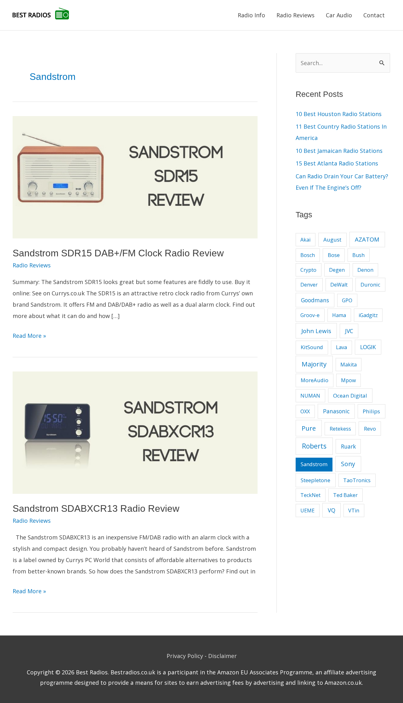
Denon (365, 269)
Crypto (308, 269)
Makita (348, 364)
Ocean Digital (350, 395)
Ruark (348, 446)
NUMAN (310, 395)
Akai (305, 239)
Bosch (307, 255)
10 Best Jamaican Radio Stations (339, 150)
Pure (309, 428)
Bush (358, 255)
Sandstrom (314, 464)
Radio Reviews (295, 15)
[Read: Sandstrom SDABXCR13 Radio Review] (135, 432)
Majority (314, 364)
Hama (339, 315)
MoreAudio (314, 380)
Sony (348, 464)
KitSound (312, 347)
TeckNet (310, 495)
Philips (371, 411)
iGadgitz (368, 315)
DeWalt (339, 284)
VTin (353, 510)
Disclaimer (222, 656)
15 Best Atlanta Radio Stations (337, 163)
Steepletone (315, 480)
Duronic (370, 284)
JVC (349, 331)
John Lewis (316, 331)
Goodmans (315, 300)
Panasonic (336, 411)
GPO (347, 300)
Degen (337, 269)
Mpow (348, 380)
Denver (309, 284)
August (332, 239)
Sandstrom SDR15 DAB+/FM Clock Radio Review (118, 253)
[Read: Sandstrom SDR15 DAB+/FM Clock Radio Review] (135, 176)
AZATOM (367, 239)
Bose (334, 255)
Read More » (29, 336)
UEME (307, 510)
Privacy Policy (185, 656)
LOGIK (368, 347)
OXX (305, 411)
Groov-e (310, 315)
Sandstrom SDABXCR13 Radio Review (96, 508)
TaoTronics (357, 480)
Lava (341, 347)
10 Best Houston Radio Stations (339, 114)
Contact (374, 15)
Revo (370, 428)
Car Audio (339, 15)
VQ (331, 510)
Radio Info (251, 15)
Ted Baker (345, 495)
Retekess (340, 428)
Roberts (314, 446)
